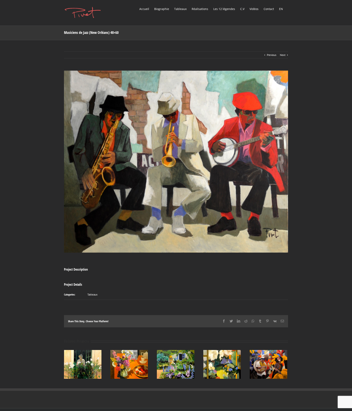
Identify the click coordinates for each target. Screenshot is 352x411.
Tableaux (92, 294)
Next (282, 55)
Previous (271, 55)
